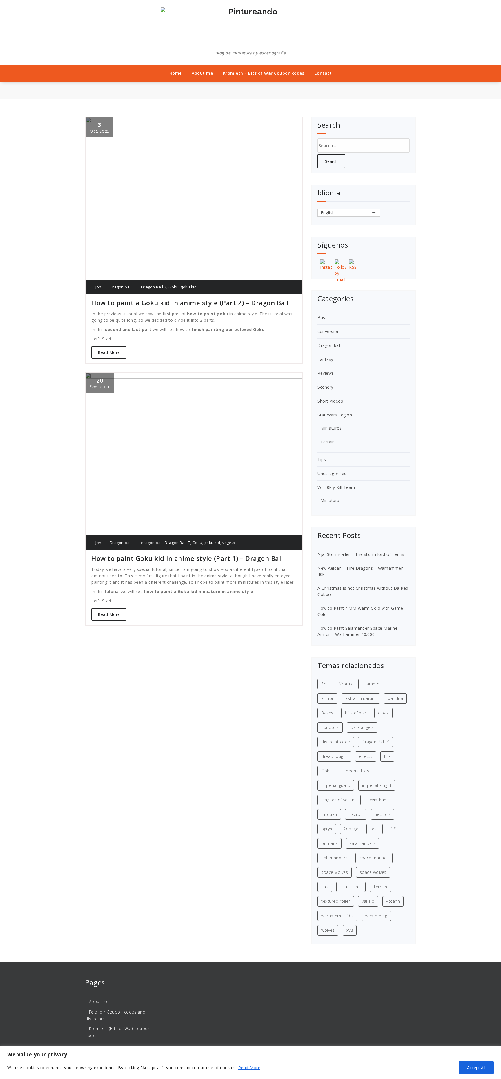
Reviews (325, 373)
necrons (383, 814)
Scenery (325, 387)
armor (327, 698)
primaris (329, 843)
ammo (373, 684)
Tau (324, 886)
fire (387, 756)
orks (374, 828)
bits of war (355, 713)
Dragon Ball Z (154, 287)
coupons (330, 727)
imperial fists (356, 771)
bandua (395, 698)
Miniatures (331, 428)
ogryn (326, 828)
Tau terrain (351, 886)
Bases (323, 317)
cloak (383, 713)
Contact (323, 73)
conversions (329, 331)
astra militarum (360, 698)
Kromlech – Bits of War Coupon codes (263, 73)
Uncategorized (332, 473)
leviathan (377, 800)
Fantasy (325, 359)
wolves (328, 930)
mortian (329, 814)
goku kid (189, 287)
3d (323, 684)
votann (393, 901)
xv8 (349, 930)
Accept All (476, 1067)
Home (175, 73)
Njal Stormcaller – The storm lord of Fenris (360, 554)
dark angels (362, 727)
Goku (173, 287)
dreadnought (334, 756)
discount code (335, 742)
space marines (374, 857)
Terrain (327, 442)
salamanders (363, 843)
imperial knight (377, 785)
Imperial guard (335, 785)
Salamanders (334, 857)
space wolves (334, 872)
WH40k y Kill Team (336, 487)
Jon (98, 287)
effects (366, 756)
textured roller (335, 901)
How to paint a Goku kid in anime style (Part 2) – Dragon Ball (190, 302)
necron (356, 814)
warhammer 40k (337, 915)
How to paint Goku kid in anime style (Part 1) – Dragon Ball (187, 558)
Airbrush (346, 684)
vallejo (368, 901)
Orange (351, 828)
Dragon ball (121, 287)
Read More (249, 1067)
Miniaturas (331, 500)
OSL (395, 828)
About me (202, 73)
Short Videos (330, 401)
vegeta (228, 542)
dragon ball (152, 542)
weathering (376, 915)
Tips (321, 459)
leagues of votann (339, 800)
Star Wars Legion (334, 415)
